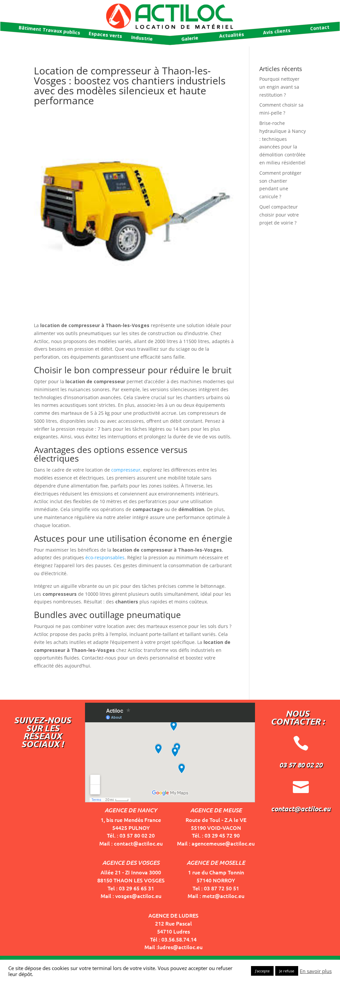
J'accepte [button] (262, 970)
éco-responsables (105, 557)
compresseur (125, 470)
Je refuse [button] (286, 970)
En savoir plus (316, 971)
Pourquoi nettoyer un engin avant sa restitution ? (279, 87)
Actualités (231, 35)
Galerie (189, 38)
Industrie (142, 38)
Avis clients (277, 31)
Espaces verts (105, 35)
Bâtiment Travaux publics (50, 30)
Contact (319, 28)
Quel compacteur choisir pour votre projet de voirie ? (279, 215)
